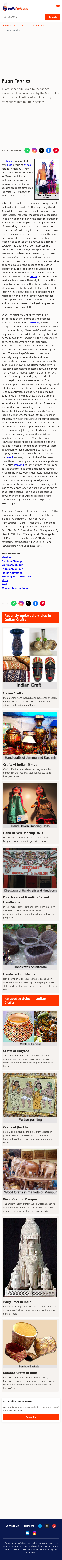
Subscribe (31, 1417)
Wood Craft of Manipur (20, 1199)
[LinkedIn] (27, 1533)
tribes (27, 165)
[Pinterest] (54, 1525)
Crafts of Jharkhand (18, 1127)
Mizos (9, 161)
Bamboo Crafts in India (20, 1373)
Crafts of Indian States (20, 764)
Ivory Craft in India (17, 1302)
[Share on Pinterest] (56, 150)
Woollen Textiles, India (15, 588)
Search (53, 16)
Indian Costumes (12, 572)
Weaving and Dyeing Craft (17, 576)
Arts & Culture (20, 25)
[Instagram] (34, 1533)
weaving (19, 465)
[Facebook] (40, 1525)
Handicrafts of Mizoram (21, 974)
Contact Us (12, 1525)
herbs (33, 276)
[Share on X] (41, 150)
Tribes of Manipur (12, 568)
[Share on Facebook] (48, 150)
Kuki (9, 165)
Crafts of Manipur (12, 565)
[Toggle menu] (58, 7)
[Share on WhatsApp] (27, 150)
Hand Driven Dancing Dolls (23, 833)
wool (10, 457)
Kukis (5, 584)
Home (6, 25)
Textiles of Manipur (13, 561)
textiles (34, 322)
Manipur (7, 557)
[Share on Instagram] (34, 150)
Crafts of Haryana (16, 1051)
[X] (47, 1525)
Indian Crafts (37, 25)
